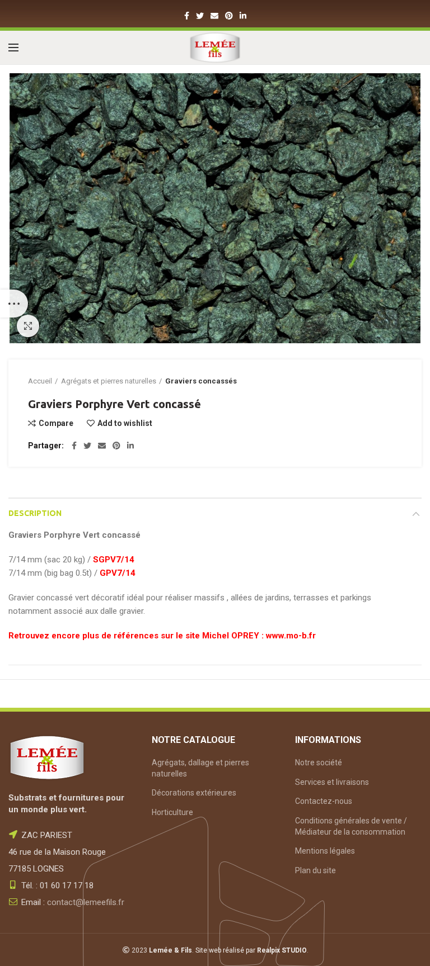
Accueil (40, 381)
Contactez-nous (323, 801)
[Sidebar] (14, 304)
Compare (56, 423)
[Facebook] (187, 15)
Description (35, 513)
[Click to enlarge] (28, 326)
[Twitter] (200, 15)
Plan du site (315, 870)
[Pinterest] (229, 15)
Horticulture (172, 812)
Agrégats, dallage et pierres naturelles (200, 768)
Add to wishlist (124, 423)
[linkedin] (243, 15)
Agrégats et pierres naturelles (108, 381)
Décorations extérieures (194, 792)
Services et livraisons (332, 782)
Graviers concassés (201, 381)
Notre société (318, 762)
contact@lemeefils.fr (85, 902)
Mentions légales (325, 850)
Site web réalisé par (251, 950)
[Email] (214, 15)
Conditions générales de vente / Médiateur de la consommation (351, 826)
